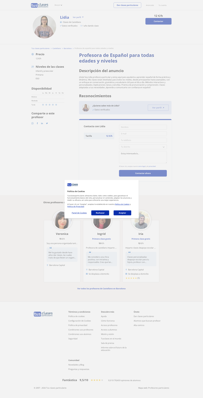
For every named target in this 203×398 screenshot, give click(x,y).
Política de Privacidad (75, 206)
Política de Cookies (122, 204)
